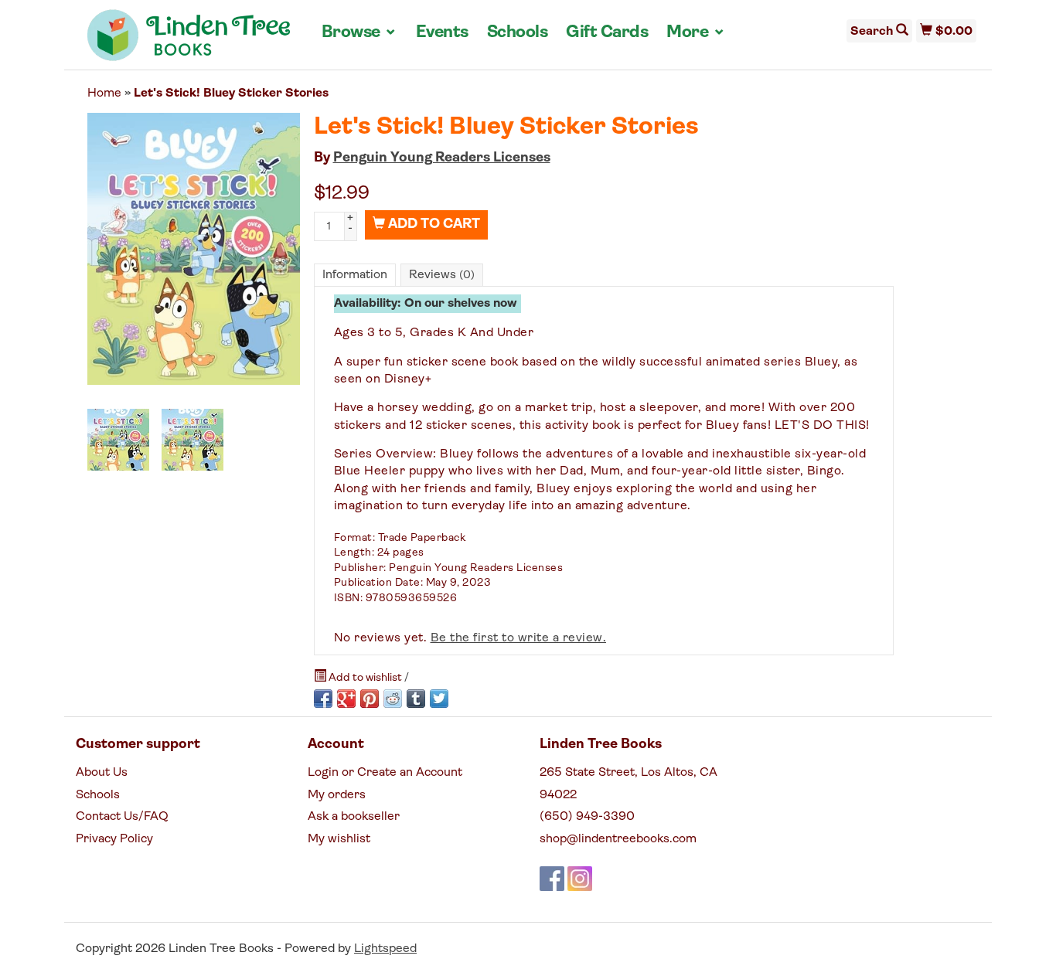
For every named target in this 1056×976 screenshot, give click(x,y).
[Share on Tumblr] (416, 698)
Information (354, 275)
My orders (337, 795)
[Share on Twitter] (439, 698)
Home (104, 93)
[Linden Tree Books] (189, 41)
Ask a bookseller (354, 817)
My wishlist (339, 839)
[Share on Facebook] (323, 698)
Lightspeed (385, 949)
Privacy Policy (114, 839)
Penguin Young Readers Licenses (441, 158)
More (695, 32)
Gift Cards (607, 33)
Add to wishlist (365, 678)
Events (442, 33)
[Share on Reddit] (392, 698)
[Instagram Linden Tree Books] (579, 878)
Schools (517, 33)
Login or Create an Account (385, 773)
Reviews (442, 275)
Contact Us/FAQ (122, 817)
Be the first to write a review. (519, 638)
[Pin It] (369, 698)
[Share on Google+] (346, 698)
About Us (102, 773)
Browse (359, 32)
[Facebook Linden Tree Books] (552, 878)
